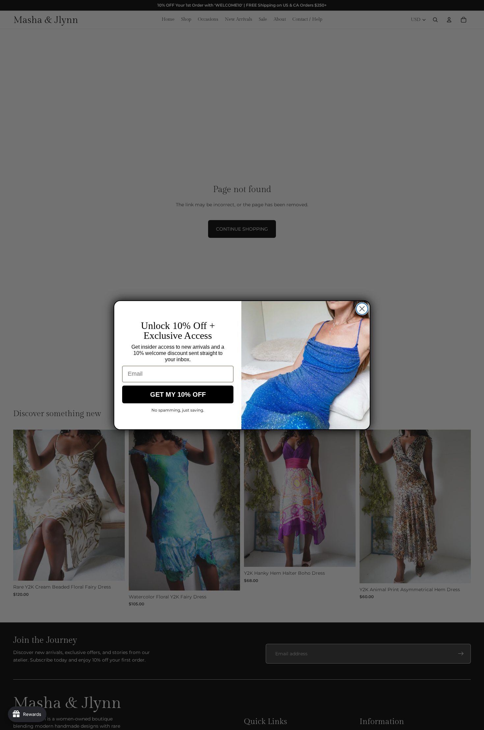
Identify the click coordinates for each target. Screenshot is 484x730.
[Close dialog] (362, 309)
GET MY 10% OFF (178, 394)
